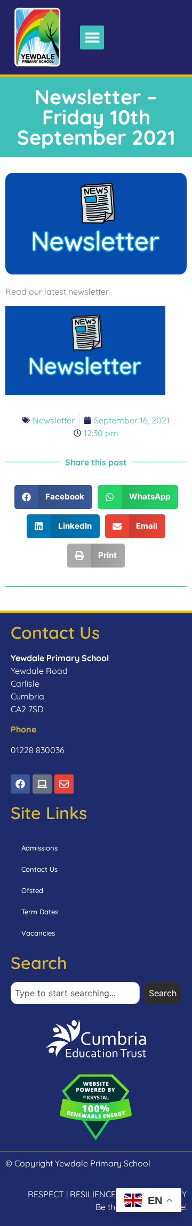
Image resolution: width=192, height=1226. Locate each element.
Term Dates (39, 911)
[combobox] (75, 993)
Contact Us (39, 869)
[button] (92, 37)
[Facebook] (20, 784)
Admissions (39, 848)
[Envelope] (64, 784)
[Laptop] (42, 784)
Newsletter (54, 420)
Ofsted (32, 890)
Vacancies (38, 933)
